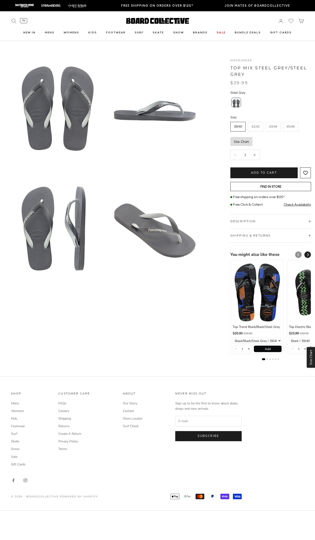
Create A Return (69, 434)
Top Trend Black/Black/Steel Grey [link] (256, 327)
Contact (128, 411)
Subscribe (208, 436)
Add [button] (268, 349)
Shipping (64, 418)
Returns (64, 426)
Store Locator (133, 418)
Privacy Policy (68, 441)
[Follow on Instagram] (25, 480)
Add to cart (264, 173)
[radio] (235, 102)
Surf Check (131, 426)
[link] (257, 292)
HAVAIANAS (241, 60)
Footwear (115, 32)
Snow (178, 32)
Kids (92, 32)
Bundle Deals (248, 32)
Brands (200, 32)
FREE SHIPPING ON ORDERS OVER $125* (157, 5)
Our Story (130, 403)
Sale (221, 32)
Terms (62, 449)
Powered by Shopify (79, 496)
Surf (139, 32)
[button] (307, 254)
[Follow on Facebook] (13, 480)
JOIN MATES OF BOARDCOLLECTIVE (257, 5)
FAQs (62, 403)
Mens (50, 32)
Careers (63, 411)
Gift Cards (281, 32)
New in (29, 32)
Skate (158, 32)
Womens (71, 32)
